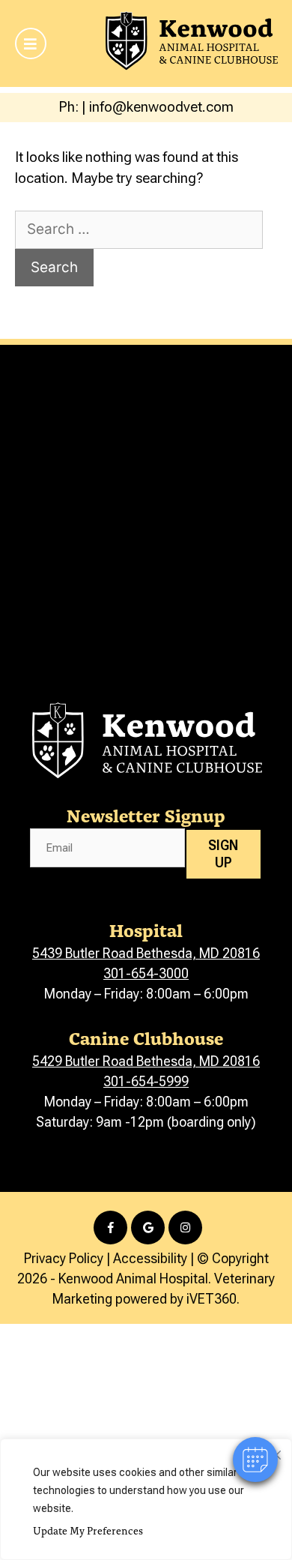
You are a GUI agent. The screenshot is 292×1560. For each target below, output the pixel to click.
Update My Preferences (88, 1530)
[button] (255, 1459)
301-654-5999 (146, 1081)
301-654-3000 (146, 973)
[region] (146, 1499)
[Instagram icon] (185, 1227)
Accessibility (150, 1258)
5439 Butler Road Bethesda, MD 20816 (146, 953)
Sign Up (223, 853)
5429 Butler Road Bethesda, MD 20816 (146, 1061)
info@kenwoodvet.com (161, 106)
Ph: (70, 106)
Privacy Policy (63, 1258)
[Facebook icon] (110, 1227)
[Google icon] (148, 1227)
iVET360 (211, 1299)
